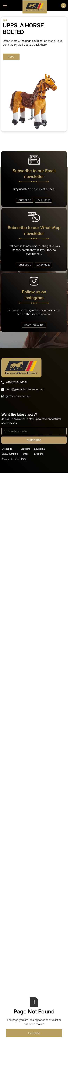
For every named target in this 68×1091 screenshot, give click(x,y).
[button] (9, 5)
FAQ (23, 459)
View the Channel (34, 325)
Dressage (7, 448)
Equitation (39, 448)
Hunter (24, 453)
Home (11, 56)
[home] (34, 5)
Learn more (43, 200)
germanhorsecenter (18, 396)
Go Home (34, 1033)
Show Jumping (10, 453)
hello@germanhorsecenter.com (25, 389)
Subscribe (25, 200)
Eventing (39, 453)
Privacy (5, 459)
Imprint (15, 459)
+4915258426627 (16, 382)
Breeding (26, 448)
